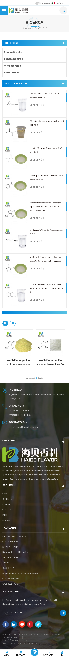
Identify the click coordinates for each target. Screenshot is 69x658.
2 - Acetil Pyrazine (11, 546)
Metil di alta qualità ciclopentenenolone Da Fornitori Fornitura (50, 362)
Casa (28, 28)
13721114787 (26, 415)
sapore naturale (13, 59)
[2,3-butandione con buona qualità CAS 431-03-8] (16, 131)
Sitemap (6, 520)
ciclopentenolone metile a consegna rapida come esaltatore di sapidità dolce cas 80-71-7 (45, 206)
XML (4, 643)
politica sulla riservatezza (23, 643)
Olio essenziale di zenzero (14, 536)
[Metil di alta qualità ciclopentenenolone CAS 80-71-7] (18, 343)
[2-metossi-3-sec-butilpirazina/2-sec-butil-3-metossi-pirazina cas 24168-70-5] (16, 294)
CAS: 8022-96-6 (10, 583)
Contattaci (7, 509)
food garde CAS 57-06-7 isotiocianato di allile (46, 232)
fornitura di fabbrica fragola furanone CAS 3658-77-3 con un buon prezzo (46, 259)
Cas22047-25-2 (10, 541)
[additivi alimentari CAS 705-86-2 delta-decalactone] (16, 104)
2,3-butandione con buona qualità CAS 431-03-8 (47, 123)
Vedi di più (36, 105)
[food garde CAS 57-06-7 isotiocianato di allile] (16, 240)
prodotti (6, 504)
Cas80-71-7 (8, 568)
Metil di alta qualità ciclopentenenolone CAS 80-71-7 (18, 362)
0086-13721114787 (21, 410)
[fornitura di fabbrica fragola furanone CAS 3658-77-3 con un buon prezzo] (16, 267)
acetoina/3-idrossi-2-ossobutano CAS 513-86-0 (46, 150)
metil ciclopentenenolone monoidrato (20, 573)
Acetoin (6, 562)
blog (4, 514)
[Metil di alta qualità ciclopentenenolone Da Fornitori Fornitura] (50, 343)
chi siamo (7, 499)
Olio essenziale (13, 66)
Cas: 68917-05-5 (10, 578)
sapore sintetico (13, 52)
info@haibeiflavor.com (28, 427)
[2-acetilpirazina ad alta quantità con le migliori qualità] (16, 185)
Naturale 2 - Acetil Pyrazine (15, 552)
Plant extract (11, 73)
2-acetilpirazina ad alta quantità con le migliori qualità (46, 177)
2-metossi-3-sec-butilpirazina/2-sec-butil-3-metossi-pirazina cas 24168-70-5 (46, 288)
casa (4, 493)
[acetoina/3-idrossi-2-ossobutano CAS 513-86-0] (16, 158)
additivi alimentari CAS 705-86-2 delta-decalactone (44, 95)
